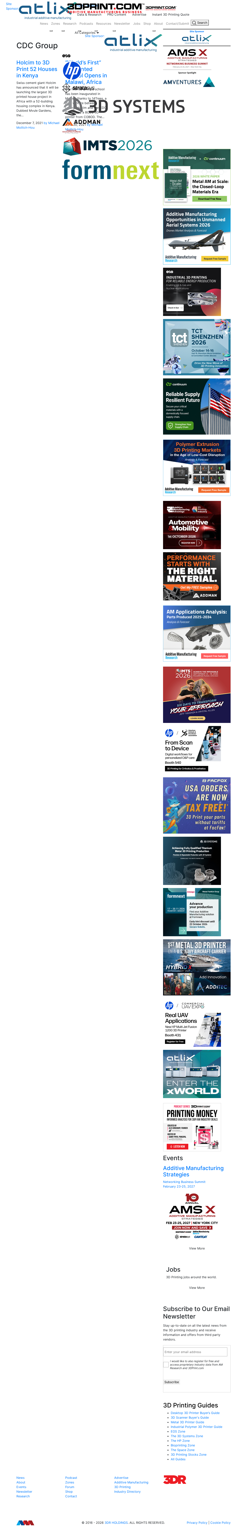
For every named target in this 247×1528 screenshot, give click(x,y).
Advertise (139, 14)
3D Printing (122, 1487)
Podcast (71, 1478)
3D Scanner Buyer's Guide (190, 1417)
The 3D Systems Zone (187, 1436)
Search (201, 22)
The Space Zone (183, 1450)
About (158, 23)
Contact (71, 1496)
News (44, 23)
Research (69, 23)
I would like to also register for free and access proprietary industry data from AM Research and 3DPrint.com (196, 1364)
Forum (69, 1487)
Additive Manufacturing (131, 1482)
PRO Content (116, 14)
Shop (147, 23)
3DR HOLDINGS (116, 1523)
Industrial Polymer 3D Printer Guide (196, 1427)
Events (21, 1487)
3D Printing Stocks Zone (188, 1454)
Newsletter (122, 23)
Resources (103, 23)
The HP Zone (180, 1441)
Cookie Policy (220, 1523)
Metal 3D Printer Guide (187, 1422)
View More (197, 1248)
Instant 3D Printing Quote (170, 14)
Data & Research (89, 14)
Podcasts (86, 23)
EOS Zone (178, 1431)
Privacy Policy (197, 1523)
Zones (55, 23)
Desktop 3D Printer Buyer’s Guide (195, 1413)
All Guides (178, 1459)
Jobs (136, 23)
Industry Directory (127, 1491)
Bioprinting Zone (183, 1445)
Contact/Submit (177, 23)
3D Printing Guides (190, 1405)
